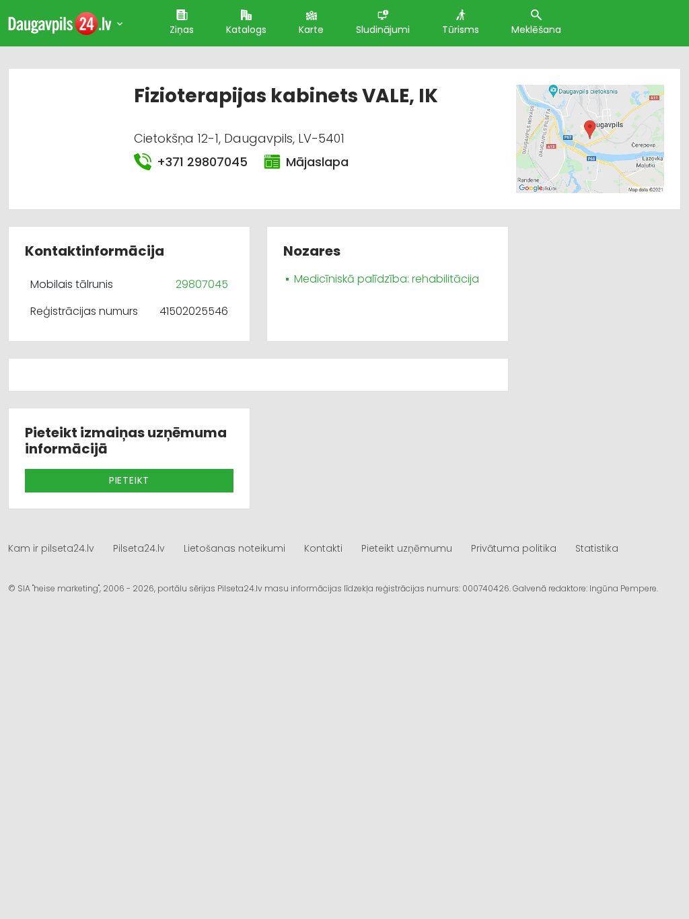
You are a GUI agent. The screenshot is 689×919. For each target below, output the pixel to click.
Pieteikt (129, 480)
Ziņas (182, 29)
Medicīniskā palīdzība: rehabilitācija (386, 279)
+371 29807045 (202, 161)
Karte (311, 29)
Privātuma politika (513, 548)
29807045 (202, 284)
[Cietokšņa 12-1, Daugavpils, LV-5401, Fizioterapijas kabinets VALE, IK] (589, 138)
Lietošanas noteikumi (234, 548)
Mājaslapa (317, 161)
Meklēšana (536, 29)
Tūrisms (460, 29)
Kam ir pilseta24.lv (51, 548)
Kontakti (323, 548)
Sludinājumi (383, 29)
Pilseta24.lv (139, 548)
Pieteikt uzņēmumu (406, 548)
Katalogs (246, 29)
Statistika (596, 548)
